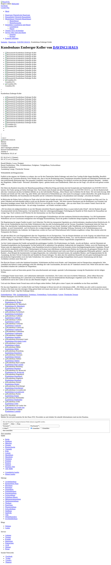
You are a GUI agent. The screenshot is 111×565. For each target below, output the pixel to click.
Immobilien (18, 25)
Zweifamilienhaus (11, 519)
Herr (12, 424)
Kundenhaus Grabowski (13, 329)
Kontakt (8, 539)
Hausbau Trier (10, 467)
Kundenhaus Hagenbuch (13, 376)
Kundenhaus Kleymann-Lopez (15, 341)
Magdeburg (9, 455)
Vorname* (6, 426)
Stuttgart (8, 465)
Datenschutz (9, 543)
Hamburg (8, 441)
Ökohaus (8, 503)
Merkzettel (15, 4)
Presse (7, 549)
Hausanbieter (18, 17)
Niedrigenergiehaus (12, 501)
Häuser (12, 29)
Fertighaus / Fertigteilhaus (38, 295)
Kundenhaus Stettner (12, 361)
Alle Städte (9, 469)
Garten (7, 528)
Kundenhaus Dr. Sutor (13, 310)
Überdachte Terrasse (71, 295)
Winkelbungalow (11, 517)
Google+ (9, 560)
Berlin (7, 439)
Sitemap (8, 547)
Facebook (4, 6)
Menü (7, 11)
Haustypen (17, 15)
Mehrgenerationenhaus (13, 499)
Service (15, 32)
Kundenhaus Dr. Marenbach (15, 306)
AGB (7, 545)
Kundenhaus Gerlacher (13, 325)
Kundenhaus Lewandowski (14, 392)
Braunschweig (10, 447)
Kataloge (11, 38)
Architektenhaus (22, 295)
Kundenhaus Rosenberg (13, 353)
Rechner (12, 36)
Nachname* (35, 426)
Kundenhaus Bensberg (13, 368)
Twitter (8, 558)
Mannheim (9, 457)
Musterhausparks (15, 23)
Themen (14, 31)
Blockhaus (8, 485)
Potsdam (8, 461)
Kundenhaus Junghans (13, 337)
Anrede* (6, 424)
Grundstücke (14, 27)
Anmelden (35, 428)
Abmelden (45, 428)
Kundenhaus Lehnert (12, 345)
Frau (18, 424)
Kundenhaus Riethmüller (13, 400)
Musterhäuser (18, 19)
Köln (7, 451)
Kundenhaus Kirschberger (14, 388)
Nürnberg (8, 459)
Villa (14, 295)
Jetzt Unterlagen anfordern (10, 148)
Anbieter (8, 535)
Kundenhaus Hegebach (13, 380)
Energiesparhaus (10, 493)
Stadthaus (8, 511)
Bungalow (8, 487)
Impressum (9, 541)
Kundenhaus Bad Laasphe (14, 365)
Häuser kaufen (10, 474)
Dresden (8, 445)
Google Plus (5, 8)
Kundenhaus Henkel (12, 384)
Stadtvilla (8, 513)
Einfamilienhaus (6, 295)
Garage (60, 295)
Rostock (8, 463)
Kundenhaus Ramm (12, 396)
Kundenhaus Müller (12, 349)
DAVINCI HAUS (65, 47)
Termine (8, 537)
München (8, 443)
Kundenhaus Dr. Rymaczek (14, 372)
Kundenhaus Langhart (12, 411)
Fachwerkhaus (52, 295)
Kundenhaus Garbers (12, 322)
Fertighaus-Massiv (11, 497)
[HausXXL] (5, 2)
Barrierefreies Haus (11, 483)
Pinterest (8, 562)
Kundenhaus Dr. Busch (13, 302)
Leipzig (7, 453)
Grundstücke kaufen (12, 472)
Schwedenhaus (10, 509)
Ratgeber (13, 34)
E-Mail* (5, 428)
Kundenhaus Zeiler (11, 404)
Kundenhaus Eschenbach (14, 314)
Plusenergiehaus (10, 507)
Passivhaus (9, 505)
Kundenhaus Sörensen (13, 357)
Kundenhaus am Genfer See (14, 407)
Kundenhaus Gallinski (12, 318)
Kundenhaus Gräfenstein (13, 333)
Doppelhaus (9, 489)
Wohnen (8, 526)
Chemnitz (8, 449)
